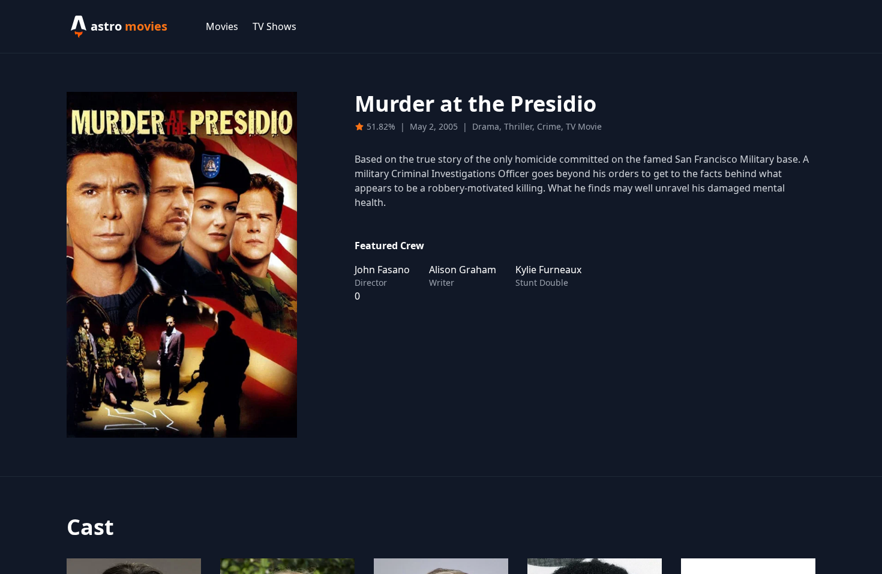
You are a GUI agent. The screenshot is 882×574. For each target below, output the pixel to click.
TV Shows (274, 26)
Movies (222, 26)
